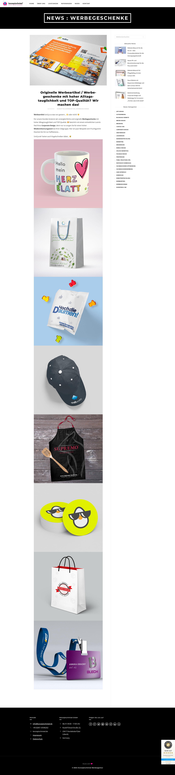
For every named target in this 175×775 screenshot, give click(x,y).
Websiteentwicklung (123, 178)
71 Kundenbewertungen (168, 759)
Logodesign (120, 135)
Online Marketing (122, 151)
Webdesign (119, 175)
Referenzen (66, 3)
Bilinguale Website (122, 117)
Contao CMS (120, 126)
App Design (120, 111)
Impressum (37, 735)
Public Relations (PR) (123, 160)
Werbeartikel (70, 109)
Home (31, 3)
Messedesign (120, 145)
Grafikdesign (120, 132)
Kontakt (86, 3)
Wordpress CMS (121, 187)
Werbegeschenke (82, 109)
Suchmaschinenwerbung (124, 169)
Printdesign (120, 157)
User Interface (121, 172)
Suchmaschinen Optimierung (126, 166)
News (77, 3)
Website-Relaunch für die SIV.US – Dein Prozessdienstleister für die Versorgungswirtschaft (136, 52)
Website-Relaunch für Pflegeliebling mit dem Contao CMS (134, 73)
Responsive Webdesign (123, 163)
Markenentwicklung (123, 138)
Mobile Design (121, 148)
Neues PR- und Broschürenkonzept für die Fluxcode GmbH (136, 63)
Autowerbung (121, 114)
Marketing (61, 109)
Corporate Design (122, 129)
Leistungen (53, 3)
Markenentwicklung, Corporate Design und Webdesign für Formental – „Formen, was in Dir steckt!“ (136, 97)
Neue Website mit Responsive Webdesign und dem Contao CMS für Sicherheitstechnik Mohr (136, 84)
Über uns (41, 3)
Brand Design (120, 120)
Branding (119, 123)
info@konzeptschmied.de (42, 724)
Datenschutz (38, 739)
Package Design (121, 154)
